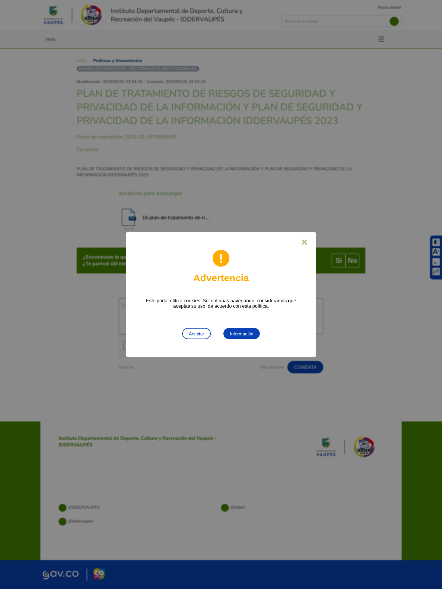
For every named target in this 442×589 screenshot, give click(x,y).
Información (241, 333)
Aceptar (196, 333)
